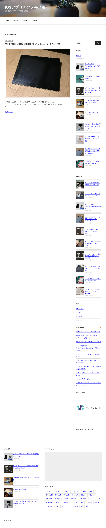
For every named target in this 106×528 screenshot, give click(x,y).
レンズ (75, 506)
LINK (35, 21)
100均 (48, 491)
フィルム (89, 502)
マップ (97, 502)
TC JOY (97, 499)
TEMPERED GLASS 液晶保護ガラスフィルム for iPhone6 (92, 291)
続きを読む (9, 112)
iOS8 (85, 491)
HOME (7, 21)
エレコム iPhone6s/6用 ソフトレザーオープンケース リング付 (93, 243)
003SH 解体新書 (80, 327)
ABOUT (16, 21)
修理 (82, 506)
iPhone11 (66, 499)
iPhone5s (75, 495)
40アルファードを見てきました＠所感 (88, 342)
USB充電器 (50, 502)
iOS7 (79, 491)
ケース (58, 502)
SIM (91, 499)
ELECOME (65, 491)
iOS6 (73, 491)
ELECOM (56, 491)
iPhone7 (49, 499)
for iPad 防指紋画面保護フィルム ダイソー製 (32, 43)
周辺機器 (79, 316)
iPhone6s (92, 495)
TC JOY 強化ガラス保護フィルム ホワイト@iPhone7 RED (93, 231)
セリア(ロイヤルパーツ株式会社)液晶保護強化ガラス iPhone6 (92, 256)
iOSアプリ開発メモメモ (25, 7)
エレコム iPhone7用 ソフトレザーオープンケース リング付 (92, 268)
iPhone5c (66, 495)
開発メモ (79, 320)
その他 (78, 312)
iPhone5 (58, 495)
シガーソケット (68, 502)
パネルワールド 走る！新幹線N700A (88, 332)
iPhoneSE (74, 499)
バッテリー (79, 502)
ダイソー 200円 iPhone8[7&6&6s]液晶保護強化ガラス (93, 206)
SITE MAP (26, 21)
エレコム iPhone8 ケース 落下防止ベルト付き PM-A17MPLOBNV (93, 219)
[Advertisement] (73, 466)
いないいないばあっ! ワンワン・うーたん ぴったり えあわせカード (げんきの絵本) (88, 348)
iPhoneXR (83, 499)
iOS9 (90, 491)
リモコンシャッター (52, 506)
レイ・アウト (66, 506)
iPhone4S (49, 495)
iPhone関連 (80, 309)
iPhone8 (57, 499)
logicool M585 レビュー (83, 379)
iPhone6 (83, 495)
